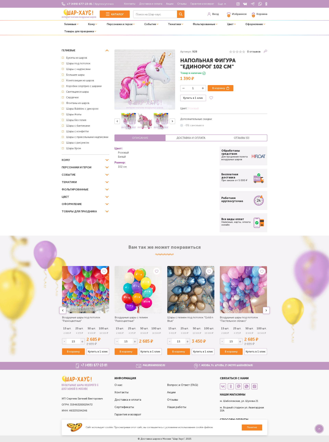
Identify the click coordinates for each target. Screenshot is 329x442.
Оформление (254, 24)
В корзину (218, 88)
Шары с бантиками (78, 125)
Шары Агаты (73, 114)
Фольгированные (204, 24)
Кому (91, 24)
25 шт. (79, 328)
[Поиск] (180, 14)
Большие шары (75, 74)
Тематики (174, 24)
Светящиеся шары (77, 91)
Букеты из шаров (76, 57)
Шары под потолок (78, 63)
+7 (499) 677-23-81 (94, 365)
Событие (150, 24)
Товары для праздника (79, 31)
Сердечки (72, 97)
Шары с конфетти (77, 131)
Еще (220, 3)
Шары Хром (73, 148)
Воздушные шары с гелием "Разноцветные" (131, 319)
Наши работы (176, 407)
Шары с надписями (78, 69)
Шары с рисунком (77, 142)
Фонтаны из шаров (77, 103)
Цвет (230, 24)
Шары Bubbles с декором (82, 108)
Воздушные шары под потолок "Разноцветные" (81, 319)
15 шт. (67, 328)
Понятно (252, 427)
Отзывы (182, 3)
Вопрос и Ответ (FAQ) (182, 385)
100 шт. (104, 328)
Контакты (129, 3)
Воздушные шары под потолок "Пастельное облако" (239, 319)
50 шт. (92, 328)
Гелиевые (70, 24)
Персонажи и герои (119, 24)
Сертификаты (124, 407)
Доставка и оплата (150, 3)
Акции (169, 3)
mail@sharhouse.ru (154, 365)
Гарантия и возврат (202, 3)
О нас (118, 385)
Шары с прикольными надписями (87, 137)
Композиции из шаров (80, 80)
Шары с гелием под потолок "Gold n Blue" (190, 319)
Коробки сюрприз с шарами (84, 86)
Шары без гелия (76, 120)
